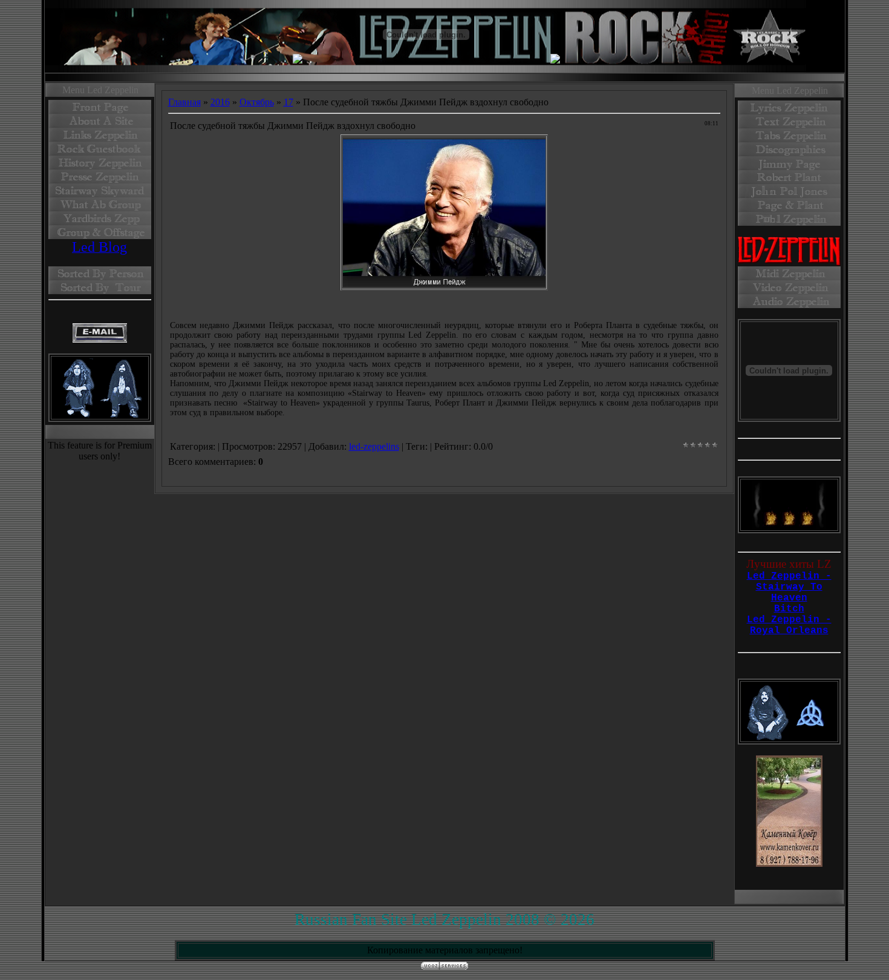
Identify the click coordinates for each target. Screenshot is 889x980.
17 (288, 102)
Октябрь (256, 102)
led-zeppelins (374, 446)
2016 (220, 102)
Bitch (789, 608)
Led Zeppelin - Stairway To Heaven (789, 587)
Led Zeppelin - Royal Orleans (789, 625)
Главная (184, 102)
